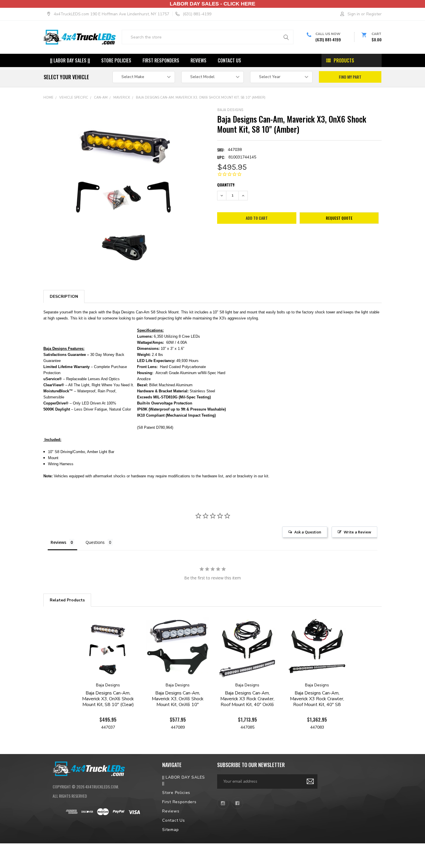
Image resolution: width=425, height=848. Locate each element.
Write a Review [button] (357, 532)
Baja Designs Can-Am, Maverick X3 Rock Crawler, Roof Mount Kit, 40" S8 (317, 699)
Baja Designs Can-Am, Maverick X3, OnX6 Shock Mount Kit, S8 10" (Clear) (108, 699)
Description (64, 296)
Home (48, 97)
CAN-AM (101, 97)
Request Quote (339, 218)
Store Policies (116, 60)
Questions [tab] (95, 542)
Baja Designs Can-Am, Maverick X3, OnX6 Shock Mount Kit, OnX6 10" (178, 699)
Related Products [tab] (67, 600)
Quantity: (226, 185)
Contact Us (229, 60)
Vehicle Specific (73, 97)
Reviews (198, 60)
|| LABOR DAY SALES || (70, 60)
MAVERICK (121, 97)
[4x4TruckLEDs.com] (89, 768)
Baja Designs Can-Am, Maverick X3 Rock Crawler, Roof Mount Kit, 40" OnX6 (247, 699)
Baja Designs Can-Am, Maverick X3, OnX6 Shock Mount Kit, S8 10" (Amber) (200, 97)
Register (374, 14)
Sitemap (170, 829)
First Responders (161, 60)
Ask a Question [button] (307, 532)
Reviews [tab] (58, 542)
